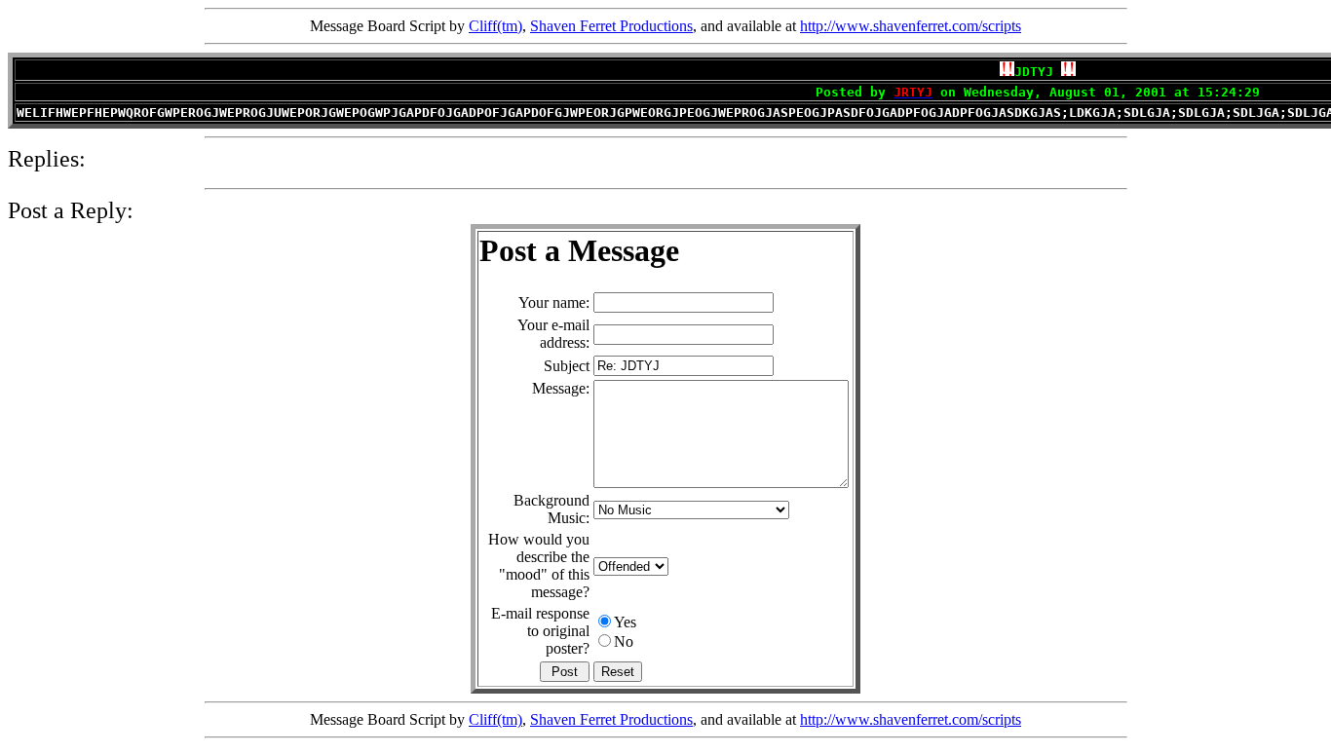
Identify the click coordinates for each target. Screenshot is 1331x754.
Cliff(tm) (495, 26)
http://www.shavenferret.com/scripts (910, 26)
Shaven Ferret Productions (611, 26)
